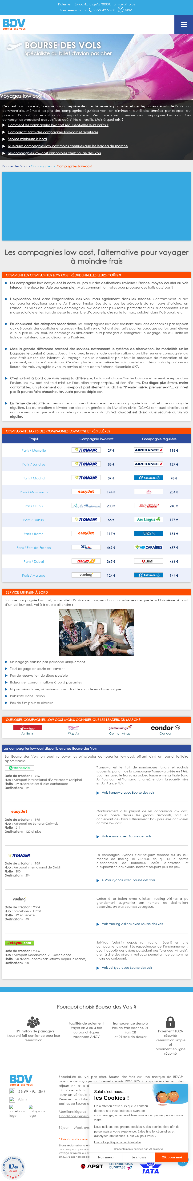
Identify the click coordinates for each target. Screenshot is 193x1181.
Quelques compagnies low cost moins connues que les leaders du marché (68, 146)
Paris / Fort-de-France (33, 547)
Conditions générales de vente (84, 1116)
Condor (165, 733)
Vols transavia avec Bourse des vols (128, 793)
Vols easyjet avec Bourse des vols (126, 836)
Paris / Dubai (34, 561)
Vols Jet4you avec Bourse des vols (127, 968)
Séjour (63, 1127)
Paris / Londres (33, 464)
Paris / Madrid (34, 478)
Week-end (82, 1127)
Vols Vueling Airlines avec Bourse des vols (132, 924)
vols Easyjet (130, 362)
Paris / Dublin (33, 520)
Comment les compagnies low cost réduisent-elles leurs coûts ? (58, 125)
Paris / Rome (34, 533)
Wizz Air (73, 733)
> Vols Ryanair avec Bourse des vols (128, 880)
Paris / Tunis (34, 506)
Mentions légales (72, 1111)
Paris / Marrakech (34, 492)
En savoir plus (124, 4)
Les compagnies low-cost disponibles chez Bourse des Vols (54, 153)
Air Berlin (27, 733)
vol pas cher (95, 1076)
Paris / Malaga (33, 575)
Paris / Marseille (34, 450)
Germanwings (119, 733)
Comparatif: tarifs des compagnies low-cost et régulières (53, 132)
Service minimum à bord (27, 139)
